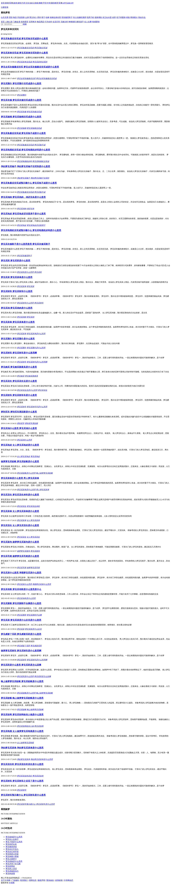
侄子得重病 (121, 17)
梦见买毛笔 (21, 568)
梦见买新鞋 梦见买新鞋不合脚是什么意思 (21, 603)
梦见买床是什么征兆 (33, 629)
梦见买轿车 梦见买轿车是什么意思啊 (19, 353)
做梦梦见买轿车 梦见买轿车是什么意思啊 (21, 650)
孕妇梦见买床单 (23, 759)
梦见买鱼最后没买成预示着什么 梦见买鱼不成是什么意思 (29, 183)
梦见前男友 (10, 866)
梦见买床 (30, 286)
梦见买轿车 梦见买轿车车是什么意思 (19, 395)
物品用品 (40, 22)
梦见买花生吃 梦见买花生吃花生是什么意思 (22, 764)
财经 (19, 3)
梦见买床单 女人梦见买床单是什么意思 (20, 511)
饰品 (15, 17)
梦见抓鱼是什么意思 (14, 861)
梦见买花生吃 (38, 776)
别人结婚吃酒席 (79, 17)
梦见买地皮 (21, 225)
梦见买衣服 (21, 112)
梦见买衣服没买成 (34, 112)
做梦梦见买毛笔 (33, 568)
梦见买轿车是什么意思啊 (37, 362)
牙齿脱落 (21, 17)
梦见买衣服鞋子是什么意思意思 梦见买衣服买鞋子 (25, 244)
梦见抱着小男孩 (12, 856)
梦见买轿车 (39, 303)
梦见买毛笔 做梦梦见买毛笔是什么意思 (20, 556)
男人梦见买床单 (42, 490)
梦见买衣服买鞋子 (24, 256)
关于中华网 (5, 880)
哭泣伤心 (33, 17)
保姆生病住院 (55, 17)
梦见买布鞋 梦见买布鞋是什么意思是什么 (21, 589)
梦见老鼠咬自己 (12, 871)
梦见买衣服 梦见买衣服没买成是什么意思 (21, 100)
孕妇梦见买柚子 (23, 178)
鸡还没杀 (30, 209)
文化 (28, 3)
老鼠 (128, 17)
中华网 (11, 883)
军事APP (62, 3)
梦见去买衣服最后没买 (26, 79)
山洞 (27, 17)
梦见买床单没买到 (39, 62)
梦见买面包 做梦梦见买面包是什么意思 (20, 542)
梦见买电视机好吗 (24, 161)
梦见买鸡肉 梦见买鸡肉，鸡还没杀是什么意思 (23, 197)
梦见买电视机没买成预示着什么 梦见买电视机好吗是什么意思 (31, 230)
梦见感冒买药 (36, 646)
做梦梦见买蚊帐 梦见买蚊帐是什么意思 (20, 461)
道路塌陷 (98, 17)
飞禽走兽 (16, 22)
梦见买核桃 (21, 128)
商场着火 (134, 17)
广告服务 (15, 880)
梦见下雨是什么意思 (14, 842)
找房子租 (90, 17)
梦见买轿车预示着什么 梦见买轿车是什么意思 (23, 795)
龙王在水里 (107, 17)
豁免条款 (50, 880)
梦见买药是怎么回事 (42, 676)
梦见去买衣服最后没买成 (46, 79)
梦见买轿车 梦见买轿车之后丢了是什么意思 (22, 781)
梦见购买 (20, 376)
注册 (3, 7)
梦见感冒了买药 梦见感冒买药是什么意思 (21, 634)
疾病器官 (24, 22)
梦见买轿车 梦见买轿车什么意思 (16, 291)
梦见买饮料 (39, 726)
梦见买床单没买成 (24, 62)
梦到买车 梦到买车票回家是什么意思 (19, 412)
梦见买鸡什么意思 (24, 440)
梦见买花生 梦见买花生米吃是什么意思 (20, 494)
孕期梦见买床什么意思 (41, 584)
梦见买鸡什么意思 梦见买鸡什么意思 (19, 428)
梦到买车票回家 (31, 423)
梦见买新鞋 (21, 615)
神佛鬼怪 (72, 22)
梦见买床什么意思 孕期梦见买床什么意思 (21, 572)
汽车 (24, 3)
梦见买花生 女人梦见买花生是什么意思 (20, 525)
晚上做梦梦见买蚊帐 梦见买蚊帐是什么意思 (22, 681)
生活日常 (56, 22)
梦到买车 (20, 423)
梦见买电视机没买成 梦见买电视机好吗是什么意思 (25, 150)
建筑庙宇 (80, 22)
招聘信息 (32, 880)
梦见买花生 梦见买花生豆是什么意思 (19, 381)
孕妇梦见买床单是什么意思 (41, 759)
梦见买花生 (42, 390)
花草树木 (32, 22)
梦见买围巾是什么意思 (36, 348)
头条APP (70, 3)
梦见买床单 (21, 286)
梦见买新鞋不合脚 (34, 615)
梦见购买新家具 (31, 376)
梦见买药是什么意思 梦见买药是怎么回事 (21, 665)
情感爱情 (96, 22)
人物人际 (9, 22)
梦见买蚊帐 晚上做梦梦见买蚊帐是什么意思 (22, 698)
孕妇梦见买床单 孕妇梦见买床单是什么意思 (22, 747)
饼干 (43, 17)
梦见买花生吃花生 (24, 776)
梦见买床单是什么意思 (36, 334)
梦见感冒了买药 (23, 646)
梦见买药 (38, 272)
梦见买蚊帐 (21, 710)
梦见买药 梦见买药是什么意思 (15, 260)
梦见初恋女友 (11, 844)
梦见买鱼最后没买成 (25, 48)
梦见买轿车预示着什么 (26, 804)
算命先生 (142, 17)
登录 (6, 7)
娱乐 (32, 3)
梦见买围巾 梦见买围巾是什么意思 (18, 338)
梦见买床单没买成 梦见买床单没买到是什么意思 (24, 53)
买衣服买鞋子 (67, 17)
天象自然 (64, 22)
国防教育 (54, 3)
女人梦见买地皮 (23, 456)
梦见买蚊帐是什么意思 (26, 473)
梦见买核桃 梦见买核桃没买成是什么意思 (21, 116)
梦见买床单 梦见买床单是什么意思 (18, 322)
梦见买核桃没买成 (34, 128)
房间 (39, 17)
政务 (15, 3)
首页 (3, 3)
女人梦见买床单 (33, 520)
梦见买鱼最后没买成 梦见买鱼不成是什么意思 (23, 133)
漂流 (11, 17)
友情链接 (59, 880)
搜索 (25, 24)
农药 (114, 17)
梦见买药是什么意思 (25, 272)
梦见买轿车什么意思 (25, 303)
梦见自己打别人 (12, 849)
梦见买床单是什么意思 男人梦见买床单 (20, 478)
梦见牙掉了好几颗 (13, 864)
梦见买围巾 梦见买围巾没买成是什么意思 (21, 83)
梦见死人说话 (11, 869)
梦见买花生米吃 (33, 506)
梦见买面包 (35, 551)
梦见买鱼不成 (39, 145)
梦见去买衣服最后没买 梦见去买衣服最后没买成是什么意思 (30, 67)
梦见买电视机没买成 (40, 161)
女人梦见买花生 (33, 537)
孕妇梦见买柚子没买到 (39, 178)
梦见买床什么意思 (24, 584)
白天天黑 (4, 17)
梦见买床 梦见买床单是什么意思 (16, 277)
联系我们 (24, 880)
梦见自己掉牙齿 (12, 852)
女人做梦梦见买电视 (25, 743)
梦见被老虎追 (11, 847)
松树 (47, 17)
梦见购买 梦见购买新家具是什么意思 (19, 367)
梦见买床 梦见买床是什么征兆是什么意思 (21, 620)
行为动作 (48, 22)
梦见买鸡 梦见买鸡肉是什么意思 (16, 308)
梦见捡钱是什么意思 (14, 837)
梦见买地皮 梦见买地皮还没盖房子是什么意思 (23, 213)
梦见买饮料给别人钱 (25, 726)
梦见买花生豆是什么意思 (27, 390)
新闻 (7, 3)
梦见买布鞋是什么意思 (26, 598)
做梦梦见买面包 (23, 551)
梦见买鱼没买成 (40, 48)
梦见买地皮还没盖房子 (36, 225)
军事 (11, 3)
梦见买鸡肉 (21, 209)
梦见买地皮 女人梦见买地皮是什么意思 (20, 445)
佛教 (40, 3)
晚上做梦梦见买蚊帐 (44, 473)
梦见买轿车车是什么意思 (37, 407)
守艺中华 (46, 3)
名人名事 (88, 22)
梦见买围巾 (21, 95)
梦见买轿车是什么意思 (45, 804)
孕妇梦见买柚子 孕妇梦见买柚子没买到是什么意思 (25, 166)
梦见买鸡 (30, 317)
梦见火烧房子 (11, 859)
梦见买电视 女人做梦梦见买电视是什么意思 (22, 731)
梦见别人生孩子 (12, 839)
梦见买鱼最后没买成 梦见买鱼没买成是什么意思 (24, 38)
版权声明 (41, 880)
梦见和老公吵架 (12, 854)
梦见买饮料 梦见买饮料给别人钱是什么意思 (22, 714)
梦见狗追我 (10, 874)
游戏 (36, 3)
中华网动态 (68, 880)
